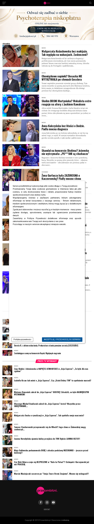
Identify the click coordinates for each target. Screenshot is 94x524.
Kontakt (47, 509)
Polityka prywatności (22, 339)
